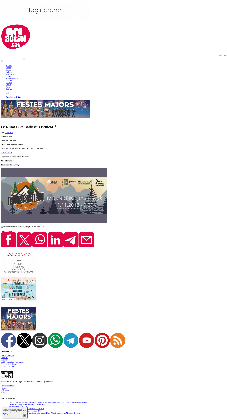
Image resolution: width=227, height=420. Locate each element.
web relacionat (6, 153)
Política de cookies (8, 366)
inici (7, 93)
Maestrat (5, 392)
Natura (8, 68)
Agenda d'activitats (13, 97)
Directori (9, 80)
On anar (9, 83)
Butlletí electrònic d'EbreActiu (12, 362)
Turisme (9, 72)
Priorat (4, 388)
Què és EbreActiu (7, 356)
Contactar (4, 358)
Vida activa (10, 74)
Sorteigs (9, 89)
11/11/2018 (9, 133)
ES (225, 55)
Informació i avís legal (9, 364)
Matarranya (6, 390)
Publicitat (4, 360)
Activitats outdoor (12, 78)
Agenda (9, 66)
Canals (8, 85)
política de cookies (7, 414)
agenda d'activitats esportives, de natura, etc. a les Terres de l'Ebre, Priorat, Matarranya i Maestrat (51, 402)
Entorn (8, 70)
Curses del (26, 404)
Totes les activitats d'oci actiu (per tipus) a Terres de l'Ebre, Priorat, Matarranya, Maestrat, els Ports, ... (44, 413)
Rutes (8, 87)
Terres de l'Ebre (8, 386)
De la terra (9, 76)
